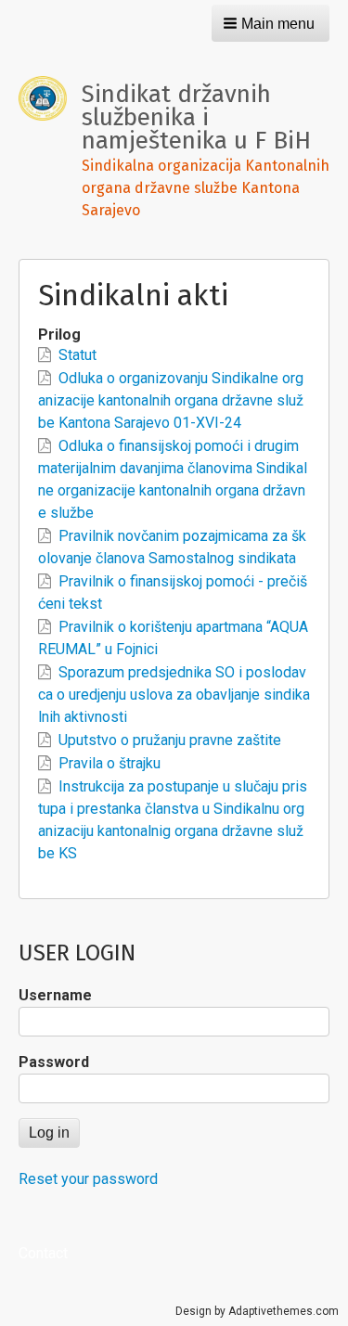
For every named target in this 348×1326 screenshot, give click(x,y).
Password (54, 1062)
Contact (43, 1253)
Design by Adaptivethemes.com (257, 1311)
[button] (270, 23)
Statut (77, 355)
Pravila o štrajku (109, 763)
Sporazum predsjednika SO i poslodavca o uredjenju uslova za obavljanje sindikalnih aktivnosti (174, 694)
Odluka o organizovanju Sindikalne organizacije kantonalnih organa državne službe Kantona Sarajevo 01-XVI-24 (170, 400)
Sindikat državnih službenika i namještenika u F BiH (196, 117)
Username (55, 995)
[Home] (50, 98)
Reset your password (88, 1179)
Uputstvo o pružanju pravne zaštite (169, 740)
